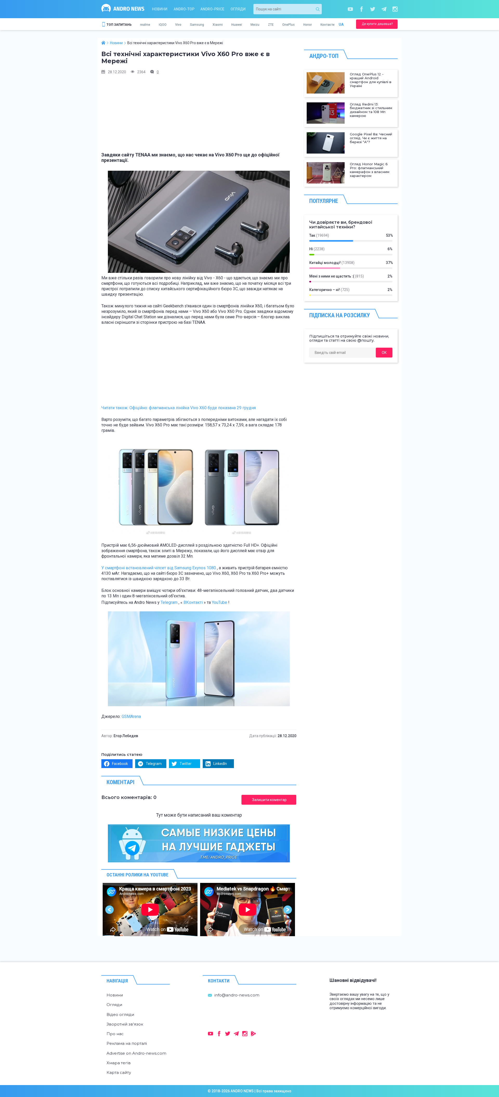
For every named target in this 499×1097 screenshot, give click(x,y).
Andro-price (212, 9)
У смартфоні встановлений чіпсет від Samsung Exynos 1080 (158, 567)
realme (145, 25)
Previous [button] (109, 909)
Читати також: (178, 407)
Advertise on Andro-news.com (136, 1053)
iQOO (163, 25)
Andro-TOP (184, 9)
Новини (159, 9)
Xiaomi (218, 25)
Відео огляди (120, 1014)
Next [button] (287, 909)
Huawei (236, 25)
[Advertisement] (198, 115)
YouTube (219, 602)
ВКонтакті (193, 602)
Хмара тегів (119, 1062)
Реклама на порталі (127, 1043)
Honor (307, 25)
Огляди (238, 9)
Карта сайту (119, 1072)
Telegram (169, 602)
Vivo (178, 25)
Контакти (327, 25)
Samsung (197, 25)
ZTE (271, 25)
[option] (150, 909)
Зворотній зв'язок (125, 1024)
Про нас (115, 1033)
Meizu (255, 25)
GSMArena (131, 716)
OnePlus (288, 25)
